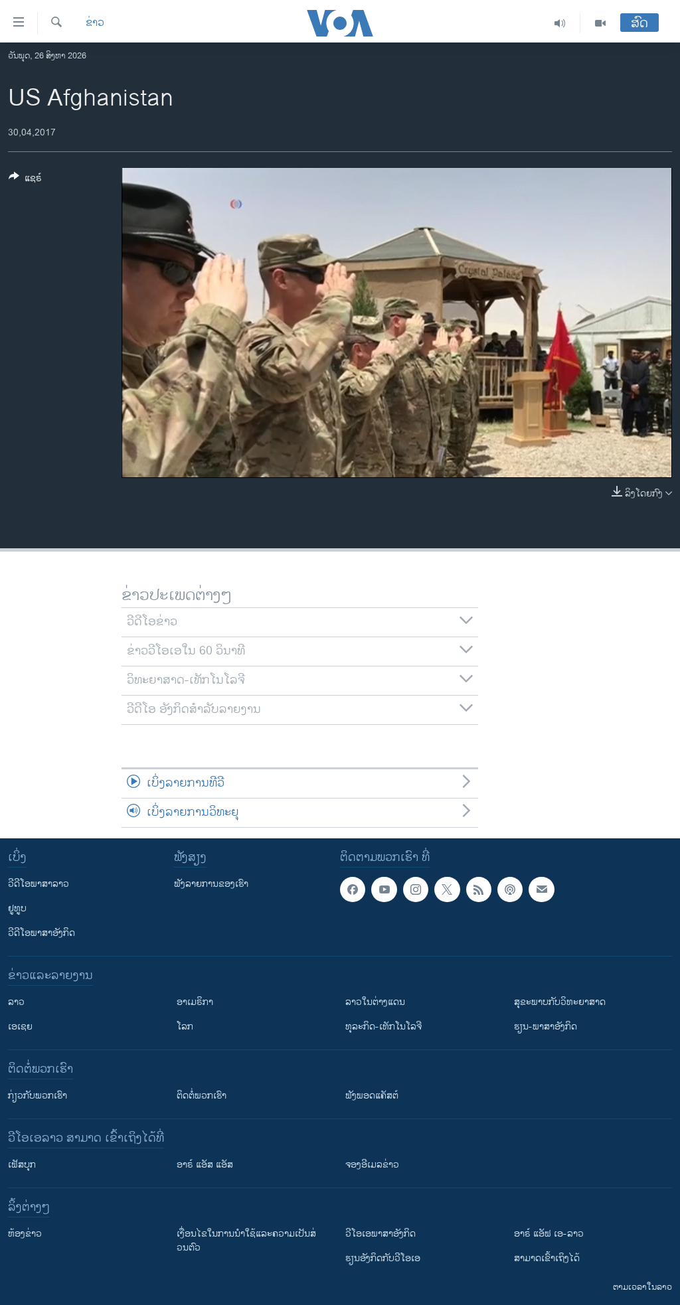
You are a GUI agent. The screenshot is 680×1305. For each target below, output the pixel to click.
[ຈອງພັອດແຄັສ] (541, 889)
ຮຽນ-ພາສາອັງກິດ (545, 1027)
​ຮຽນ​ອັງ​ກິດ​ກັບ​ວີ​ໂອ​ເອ (382, 1258)
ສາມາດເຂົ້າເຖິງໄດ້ (547, 1258)
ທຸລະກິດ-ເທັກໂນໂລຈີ (383, 1027)
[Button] (25, 180)
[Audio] (560, 23)
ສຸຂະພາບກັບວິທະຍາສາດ (560, 1002)
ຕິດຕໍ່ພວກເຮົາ (201, 1096)
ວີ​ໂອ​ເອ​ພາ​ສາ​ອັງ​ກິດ (380, 1234)
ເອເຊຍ (20, 1027)
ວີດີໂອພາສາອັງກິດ (41, 933)
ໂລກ (185, 1027)
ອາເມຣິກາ (195, 1002)
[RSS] (478, 889)
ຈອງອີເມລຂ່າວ (372, 1165)
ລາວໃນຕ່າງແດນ (375, 1002)
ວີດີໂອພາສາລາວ (38, 884)
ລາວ (16, 1002)
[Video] (600, 23)
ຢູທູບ (17, 908)
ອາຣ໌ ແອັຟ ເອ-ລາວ (549, 1234)
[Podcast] (510, 889)
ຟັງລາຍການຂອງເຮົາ (211, 884)
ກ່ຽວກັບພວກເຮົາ (37, 1096)
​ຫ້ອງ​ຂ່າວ (25, 1234)
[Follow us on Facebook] (352, 889)
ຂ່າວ (95, 23)
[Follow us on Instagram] (415, 889)
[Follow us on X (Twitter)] (447, 889)
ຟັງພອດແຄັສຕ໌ (371, 1096)
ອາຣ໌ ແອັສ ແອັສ (205, 1165)
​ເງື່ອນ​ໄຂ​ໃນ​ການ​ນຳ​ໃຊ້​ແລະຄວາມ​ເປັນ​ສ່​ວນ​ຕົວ (246, 1241)
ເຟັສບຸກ (22, 1165)
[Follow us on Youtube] (383, 889)
